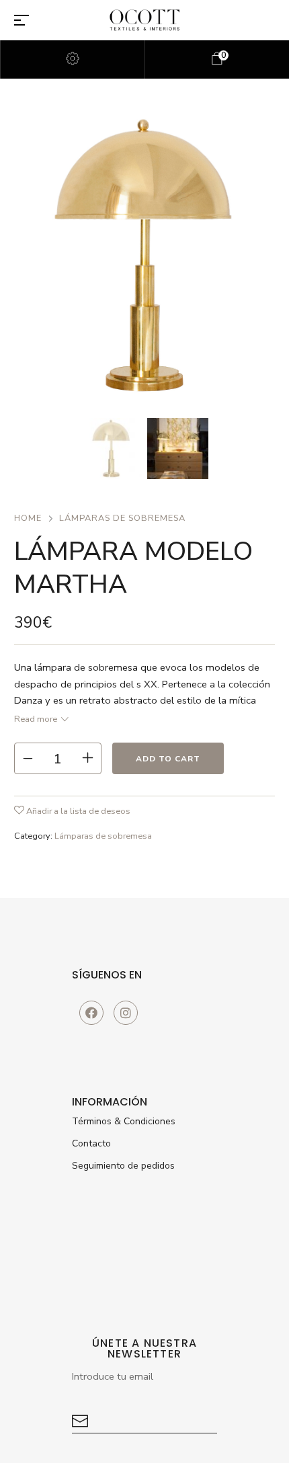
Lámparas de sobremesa (122, 518)
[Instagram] (126, 1013)
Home (28, 518)
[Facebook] (91, 1013)
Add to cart (168, 758)
